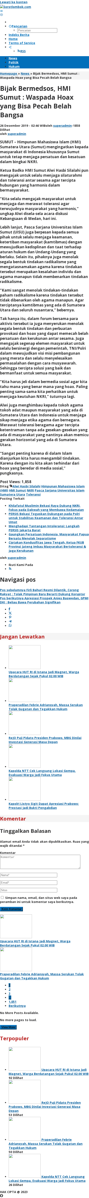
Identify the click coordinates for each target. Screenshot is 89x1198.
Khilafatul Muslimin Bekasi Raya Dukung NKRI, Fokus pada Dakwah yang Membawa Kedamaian (46, 508)
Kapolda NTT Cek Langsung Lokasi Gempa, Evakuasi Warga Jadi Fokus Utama (42, 773)
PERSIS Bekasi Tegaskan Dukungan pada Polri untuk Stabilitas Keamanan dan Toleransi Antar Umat (46, 518)
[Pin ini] (10, 617)
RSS (23, 51)
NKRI (30, 490)
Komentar (8, 853)
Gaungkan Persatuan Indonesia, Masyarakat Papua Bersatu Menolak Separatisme (49, 536)
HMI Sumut (17, 490)
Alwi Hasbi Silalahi (26, 486)
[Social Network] (10, 47)
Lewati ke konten (13, 2)
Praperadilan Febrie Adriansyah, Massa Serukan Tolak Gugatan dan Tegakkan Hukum (46, 707)
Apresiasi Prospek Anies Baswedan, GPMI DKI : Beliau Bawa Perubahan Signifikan (44, 600)
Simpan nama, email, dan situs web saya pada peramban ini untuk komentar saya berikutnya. (38, 900)
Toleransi (33, 494)
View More (8, 1027)
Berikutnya (17, 1006)
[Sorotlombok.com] (15, 7)
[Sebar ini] (9, 609)
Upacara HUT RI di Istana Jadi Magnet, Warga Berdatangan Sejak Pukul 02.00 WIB (44, 674)
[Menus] (1, 11)
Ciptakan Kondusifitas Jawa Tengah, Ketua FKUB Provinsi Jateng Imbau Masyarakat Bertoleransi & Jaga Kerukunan (47, 546)
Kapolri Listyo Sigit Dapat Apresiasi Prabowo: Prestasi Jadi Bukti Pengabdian (44, 806)
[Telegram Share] (10, 622)
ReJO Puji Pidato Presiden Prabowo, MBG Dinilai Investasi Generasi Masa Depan (45, 740)
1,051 (12, 1002)
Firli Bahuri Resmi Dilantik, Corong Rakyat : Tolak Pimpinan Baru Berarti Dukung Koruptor (42, 592)
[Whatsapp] (10, 626)
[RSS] (10, 569)
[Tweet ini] (10, 613)
